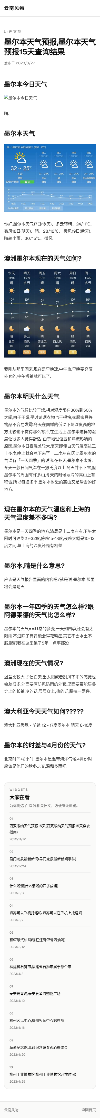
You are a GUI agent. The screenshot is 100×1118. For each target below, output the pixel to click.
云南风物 (14, 8)
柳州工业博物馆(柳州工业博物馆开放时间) (42, 1074)
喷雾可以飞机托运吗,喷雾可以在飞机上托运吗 (45, 913)
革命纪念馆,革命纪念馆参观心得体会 (38, 1047)
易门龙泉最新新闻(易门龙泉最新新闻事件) (42, 859)
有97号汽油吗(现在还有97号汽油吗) (37, 939)
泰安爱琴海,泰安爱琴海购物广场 (35, 993)
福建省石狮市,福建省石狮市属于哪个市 (40, 966)
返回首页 (89, 1109)
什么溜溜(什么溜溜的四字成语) (33, 886)
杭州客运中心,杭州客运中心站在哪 (36, 1020)
